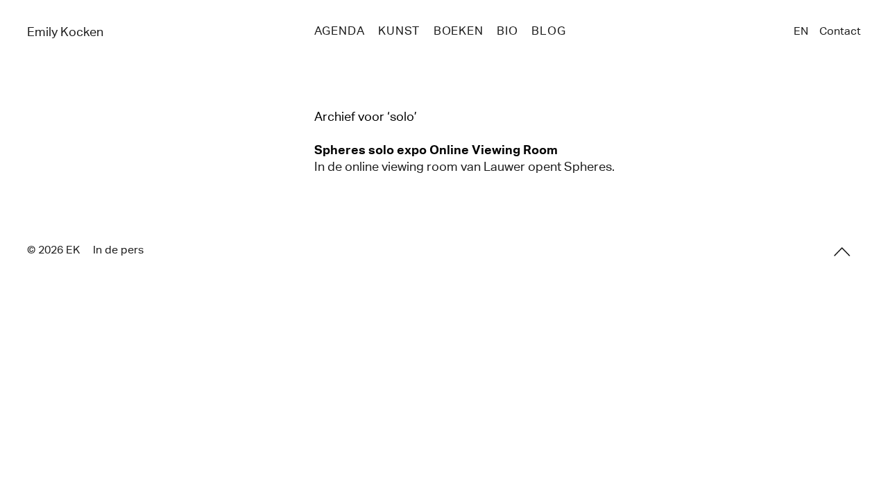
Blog (548, 31)
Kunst (399, 31)
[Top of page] (842, 252)
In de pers (118, 249)
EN (801, 31)
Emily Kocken (65, 32)
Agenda (339, 31)
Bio (507, 31)
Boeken (459, 31)
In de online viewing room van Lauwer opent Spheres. (464, 167)
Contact (840, 31)
